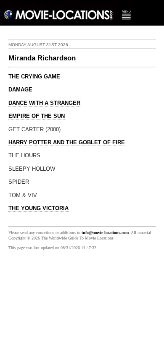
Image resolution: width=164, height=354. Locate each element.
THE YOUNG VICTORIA (38, 208)
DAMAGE (20, 90)
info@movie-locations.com (105, 232)
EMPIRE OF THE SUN (36, 116)
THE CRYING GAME (34, 77)
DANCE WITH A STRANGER (44, 103)
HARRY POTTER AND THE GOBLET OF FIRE (66, 143)
